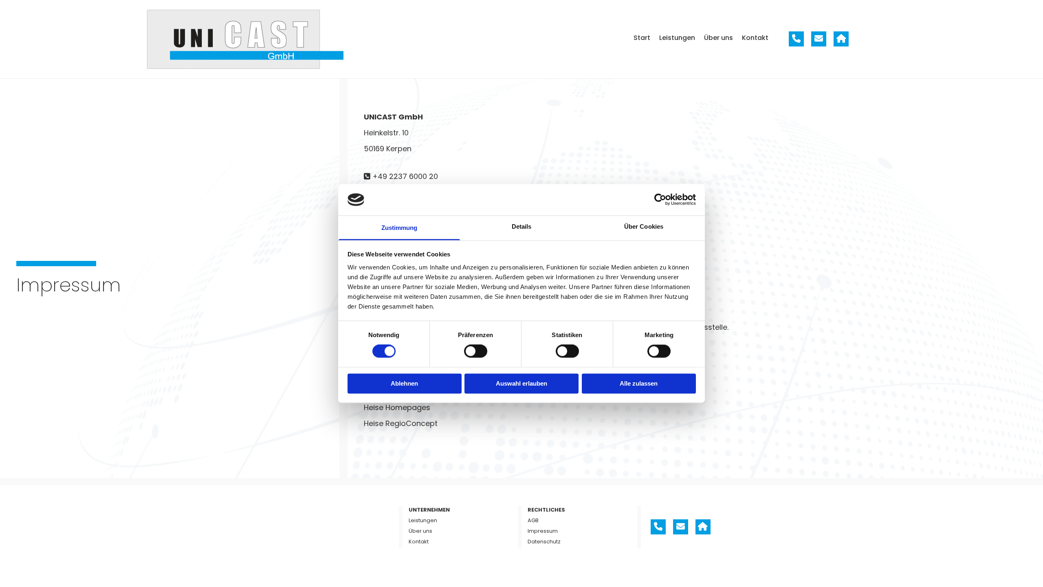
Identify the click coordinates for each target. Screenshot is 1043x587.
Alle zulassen (639, 383)
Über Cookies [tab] (643, 226)
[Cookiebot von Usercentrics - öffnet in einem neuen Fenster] (660, 200)
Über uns (718, 37)
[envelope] (818, 38)
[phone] (796, 38)
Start (642, 37)
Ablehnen (404, 383)
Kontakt (755, 37)
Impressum (543, 531)
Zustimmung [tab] (399, 227)
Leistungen (677, 37)
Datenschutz (544, 541)
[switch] (475, 351)
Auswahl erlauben (521, 383)
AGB (533, 520)
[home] (841, 38)
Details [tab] (522, 226)
